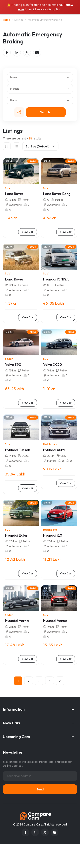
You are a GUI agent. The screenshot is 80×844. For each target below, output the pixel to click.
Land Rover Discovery (14, 194)
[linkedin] (17, 52)
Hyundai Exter (16, 535)
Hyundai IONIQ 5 (56, 279)
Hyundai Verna (17, 621)
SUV (7, 188)
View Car (27, 232)
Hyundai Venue (55, 621)
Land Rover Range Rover (58, 194)
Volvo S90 (13, 364)
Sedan (9, 359)
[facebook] (7, 52)
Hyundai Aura (54, 450)
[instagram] (37, 52)
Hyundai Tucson (17, 450)
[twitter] (27, 52)
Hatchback (50, 444)
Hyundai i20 (52, 535)
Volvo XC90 (52, 364)
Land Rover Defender (14, 279)
